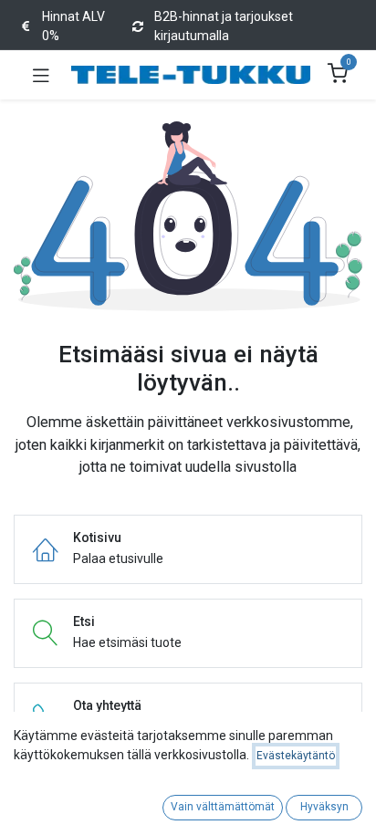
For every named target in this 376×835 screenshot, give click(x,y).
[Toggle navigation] (41, 74)
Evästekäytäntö (295, 755)
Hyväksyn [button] (324, 806)
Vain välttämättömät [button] (223, 806)
